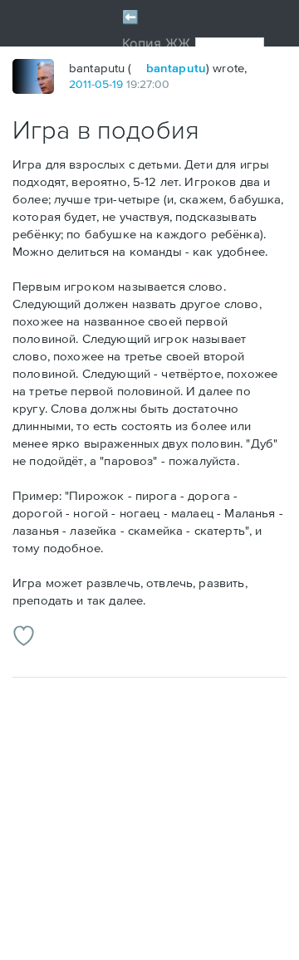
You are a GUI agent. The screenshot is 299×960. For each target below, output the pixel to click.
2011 (80, 84)
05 (102, 84)
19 (117, 84)
